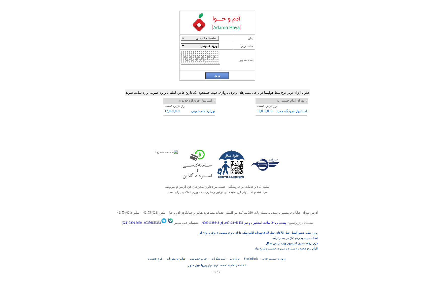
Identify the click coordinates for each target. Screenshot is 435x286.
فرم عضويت (155, 258)
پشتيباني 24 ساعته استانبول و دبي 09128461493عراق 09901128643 (244, 223)
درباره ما (234, 258)
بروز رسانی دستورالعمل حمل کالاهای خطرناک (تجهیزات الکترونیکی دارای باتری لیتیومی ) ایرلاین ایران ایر (258, 232)
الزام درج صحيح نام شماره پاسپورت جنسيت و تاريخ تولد (286, 248)
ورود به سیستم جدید (273, 258)
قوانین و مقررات (176, 258)
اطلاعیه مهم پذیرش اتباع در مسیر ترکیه (295, 237)
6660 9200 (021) (132, 223)
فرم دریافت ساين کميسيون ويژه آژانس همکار (292, 243)
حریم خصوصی (198, 258)
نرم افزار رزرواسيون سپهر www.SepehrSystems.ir (217, 265)
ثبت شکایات (218, 258)
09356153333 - (151, 223)
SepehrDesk (251, 258)
